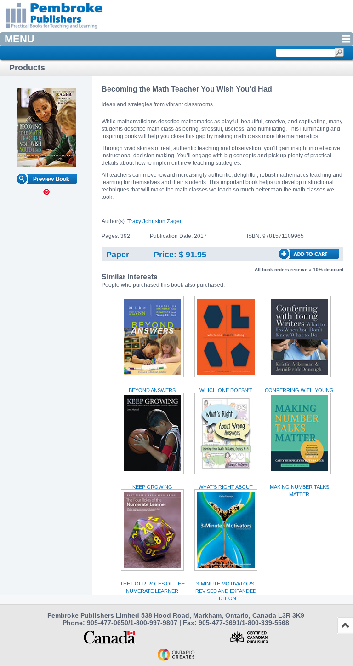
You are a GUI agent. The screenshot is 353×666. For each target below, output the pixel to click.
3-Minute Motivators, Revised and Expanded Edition (225, 591)
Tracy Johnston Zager (154, 221)
